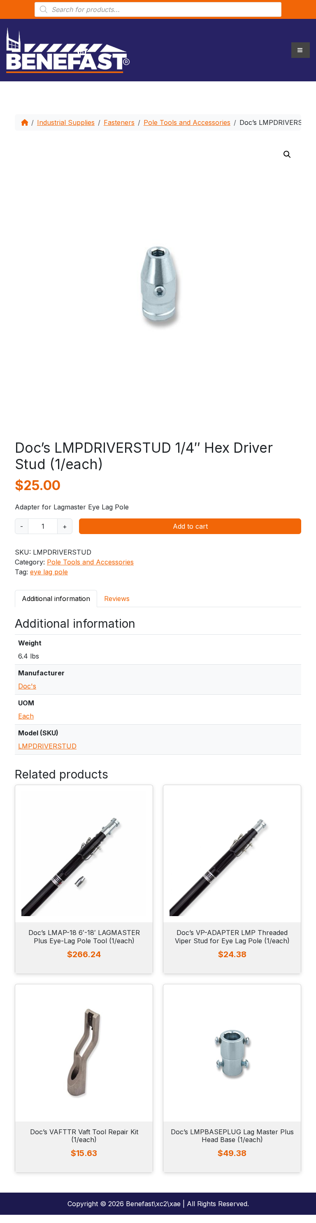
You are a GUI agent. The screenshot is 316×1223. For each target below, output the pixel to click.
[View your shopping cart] (82, 50)
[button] (287, 154)
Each (26, 716)
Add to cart (190, 526)
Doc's (27, 686)
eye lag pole (49, 572)
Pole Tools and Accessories (187, 122)
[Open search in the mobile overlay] (158, 9)
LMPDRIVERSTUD (47, 746)
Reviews (117, 598)
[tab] (56, 598)
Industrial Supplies (66, 122)
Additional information (56, 598)
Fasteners (119, 122)
